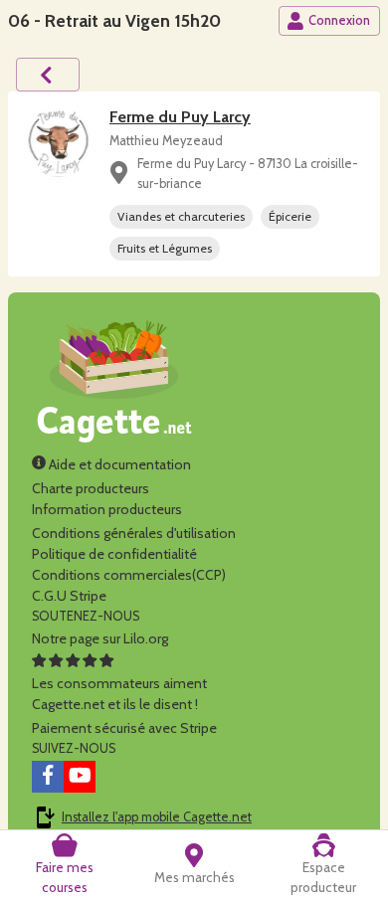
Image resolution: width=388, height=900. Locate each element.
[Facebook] (48, 777)
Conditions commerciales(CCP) (129, 575)
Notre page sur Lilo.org (100, 638)
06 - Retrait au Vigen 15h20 (114, 20)
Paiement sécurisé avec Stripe (124, 728)
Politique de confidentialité (114, 554)
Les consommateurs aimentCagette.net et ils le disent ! (119, 693)
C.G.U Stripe (69, 596)
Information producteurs (107, 509)
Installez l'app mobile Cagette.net (157, 817)
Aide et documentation (118, 464)
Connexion (339, 20)
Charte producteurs (90, 488)
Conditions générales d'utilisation (134, 533)
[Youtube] (80, 777)
